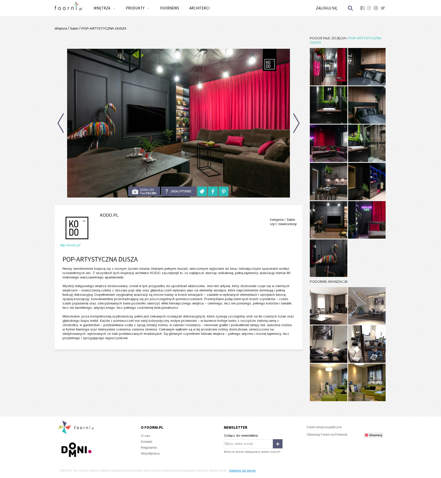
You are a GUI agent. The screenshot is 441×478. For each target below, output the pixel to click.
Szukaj (350, 8)
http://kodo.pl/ (70, 245)
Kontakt (146, 442)
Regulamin (149, 447)
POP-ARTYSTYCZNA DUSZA (103, 28)
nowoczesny (287, 224)
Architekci (199, 8)
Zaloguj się (326, 8)
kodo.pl (109, 215)
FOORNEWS (169, 8)
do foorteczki (144, 191)
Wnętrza (61, 28)
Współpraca (150, 453)
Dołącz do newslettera (241, 435)
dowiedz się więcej (242, 470)
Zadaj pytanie (178, 191)
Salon (74, 28)
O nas (145, 436)
